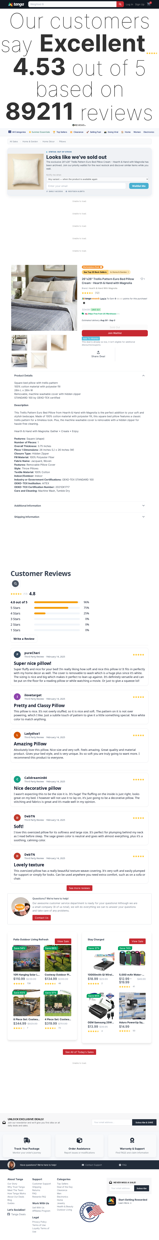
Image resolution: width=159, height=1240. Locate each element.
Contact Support (93, 1165)
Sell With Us (38, 1207)
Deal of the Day (65, 1187)
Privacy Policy (39, 1221)
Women (137, 132)
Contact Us (41, 917)
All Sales (14, 141)
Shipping (36, 1187)
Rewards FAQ (39, 1196)
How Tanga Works (16, 1193)
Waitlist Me (139, 186)
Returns (36, 1190)
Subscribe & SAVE (144, 1122)
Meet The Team (15, 1190)
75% (86, 608)
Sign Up (139, 4)
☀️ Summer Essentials (39, 132)
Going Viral (111, 132)
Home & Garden (30, 141)
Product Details (23, 375)
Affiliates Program (41, 1210)
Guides (10, 1203)
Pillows (62, 141)
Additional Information (27, 505)
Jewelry (61, 1203)
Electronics (149, 132)
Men (59, 1193)
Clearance (76, 132)
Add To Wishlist (91, 338)
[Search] (120, 4)
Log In (129, 4)
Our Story (12, 1183)
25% (86, 613)
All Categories (19, 132)
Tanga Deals (18, 1214)
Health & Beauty (65, 1206)
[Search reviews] (15, 583)
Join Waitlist (115, 333)
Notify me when (53, 175)
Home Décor (49, 141)
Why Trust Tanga (16, 1187)
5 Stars (15, 608)
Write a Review (24, 639)
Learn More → (125, 1203)
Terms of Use (39, 1225)
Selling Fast (93, 132)
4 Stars (15, 613)
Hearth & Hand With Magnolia (103, 288)
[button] (84, 303)
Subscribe (142, 1188)
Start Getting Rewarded (132, 1199)
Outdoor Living (64, 1209)
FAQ (124, 1165)
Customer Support (41, 1183)
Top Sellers (60, 132)
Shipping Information (26, 516)
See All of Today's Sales (79, 1052)
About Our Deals (15, 1196)
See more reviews (79, 888)
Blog (9, 1200)
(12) (97, 292)
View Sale (63, 941)
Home (126, 132)
